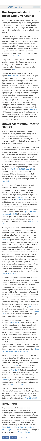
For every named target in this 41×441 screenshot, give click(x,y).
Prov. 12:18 (33, 306)
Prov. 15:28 (15, 322)
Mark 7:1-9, (11, 169)
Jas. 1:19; (28, 212)
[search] (38, 2)
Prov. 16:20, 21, (8, 273)
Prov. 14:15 (19, 200)
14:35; (35, 398)
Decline (13, 437)
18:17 (25, 197)
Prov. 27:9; (29, 398)
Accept (5, 437)
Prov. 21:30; (17, 351)
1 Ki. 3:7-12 (21, 384)
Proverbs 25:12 (14, 76)
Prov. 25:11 (6, 181)
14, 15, (18, 169)
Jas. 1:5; (14, 384)
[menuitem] (3, 2)
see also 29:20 (11, 214)
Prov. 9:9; (20, 197)
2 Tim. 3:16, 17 (12, 365)
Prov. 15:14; (33, 221)
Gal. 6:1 (9, 100)
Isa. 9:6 (25, 351)
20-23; (23, 169)
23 (15, 273)
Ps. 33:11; (9, 351)
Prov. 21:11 (6, 240)
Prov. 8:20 (5, 380)
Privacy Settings (24, 432)
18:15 (4, 224)
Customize (23, 437)
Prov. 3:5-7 (15, 370)
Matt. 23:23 (29, 169)
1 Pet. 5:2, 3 (14, 56)
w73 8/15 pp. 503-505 (15, 7)
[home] (3, 2)
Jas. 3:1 (15, 69)
